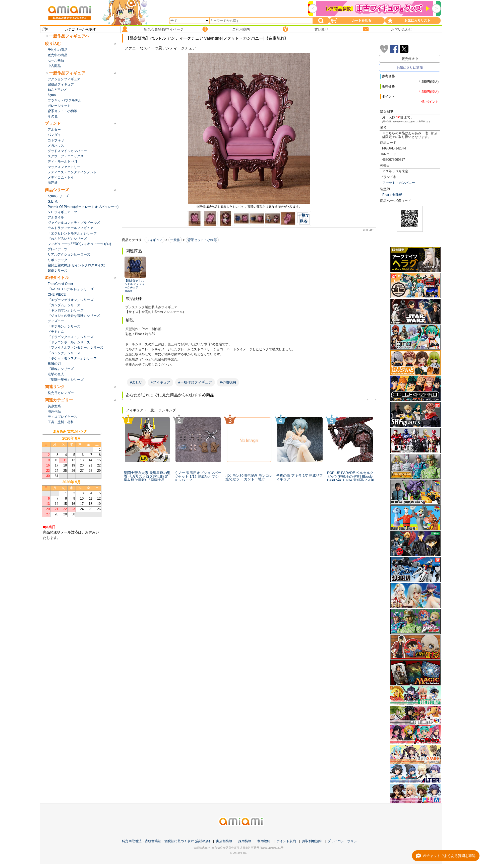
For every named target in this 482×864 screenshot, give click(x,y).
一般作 (175, 240)
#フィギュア (160, 382)
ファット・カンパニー (398, 183)
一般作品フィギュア (67, 73)
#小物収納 (228, 382)
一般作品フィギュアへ (69, 36)
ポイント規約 (286, 841)
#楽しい (136, 382)
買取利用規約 (312, 841)
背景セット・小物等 (202, 240)
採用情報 (244, 841)
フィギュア (154, 240)
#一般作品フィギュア (195, 382)
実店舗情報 (224, 841)
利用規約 (263, 841)
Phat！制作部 (392, 195)
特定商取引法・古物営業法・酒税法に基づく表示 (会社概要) (166, 841)
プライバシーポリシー (344, 841)
